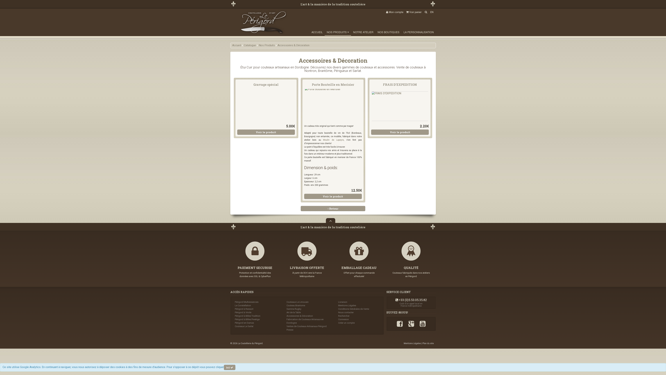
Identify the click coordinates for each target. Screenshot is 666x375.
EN (431, 12)
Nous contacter (346, 312)
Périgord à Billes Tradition (247, 316)
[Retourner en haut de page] (330, 220)
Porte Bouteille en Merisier (333, 85)
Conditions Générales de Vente (353, 309)
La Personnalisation (419, 32)
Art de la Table (294, 312)
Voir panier (415, 12)
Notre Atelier (363, 32)
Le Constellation (243, 305)
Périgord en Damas (244, 323)
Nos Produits (337, 32)
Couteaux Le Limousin (298, 302)
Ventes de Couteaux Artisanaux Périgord (307, 326)
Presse (290, 329)
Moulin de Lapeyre (333, 140)
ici (228, 367)
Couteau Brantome (296, 305)
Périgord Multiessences (246, 302)
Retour (333, 208)
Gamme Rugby (294, 309)
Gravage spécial (266, 85)
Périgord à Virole (243, 312)
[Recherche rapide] (426, 12)
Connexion (343, 319)
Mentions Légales (347, 305)
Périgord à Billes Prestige (247, 319)
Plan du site (428, 343)
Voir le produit (266, 132)
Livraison (342, 302)
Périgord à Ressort (244, 309)
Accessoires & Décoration (300, 316)
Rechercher (343, 316)
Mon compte (395, 12)
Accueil (317, 32)
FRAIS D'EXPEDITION (400, 85)
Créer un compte (346, 323)
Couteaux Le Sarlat (244, 326)
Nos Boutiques (388, 32)
